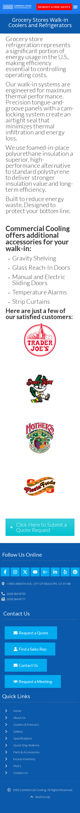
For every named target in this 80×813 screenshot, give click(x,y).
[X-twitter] (25, 571)
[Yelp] (65, 571)
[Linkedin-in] (55, 571)
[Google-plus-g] (45, 571)
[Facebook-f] (5, 571)
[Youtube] (35, 571)
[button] (75, 7)
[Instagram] (15, 571)
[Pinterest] (75, 571)
